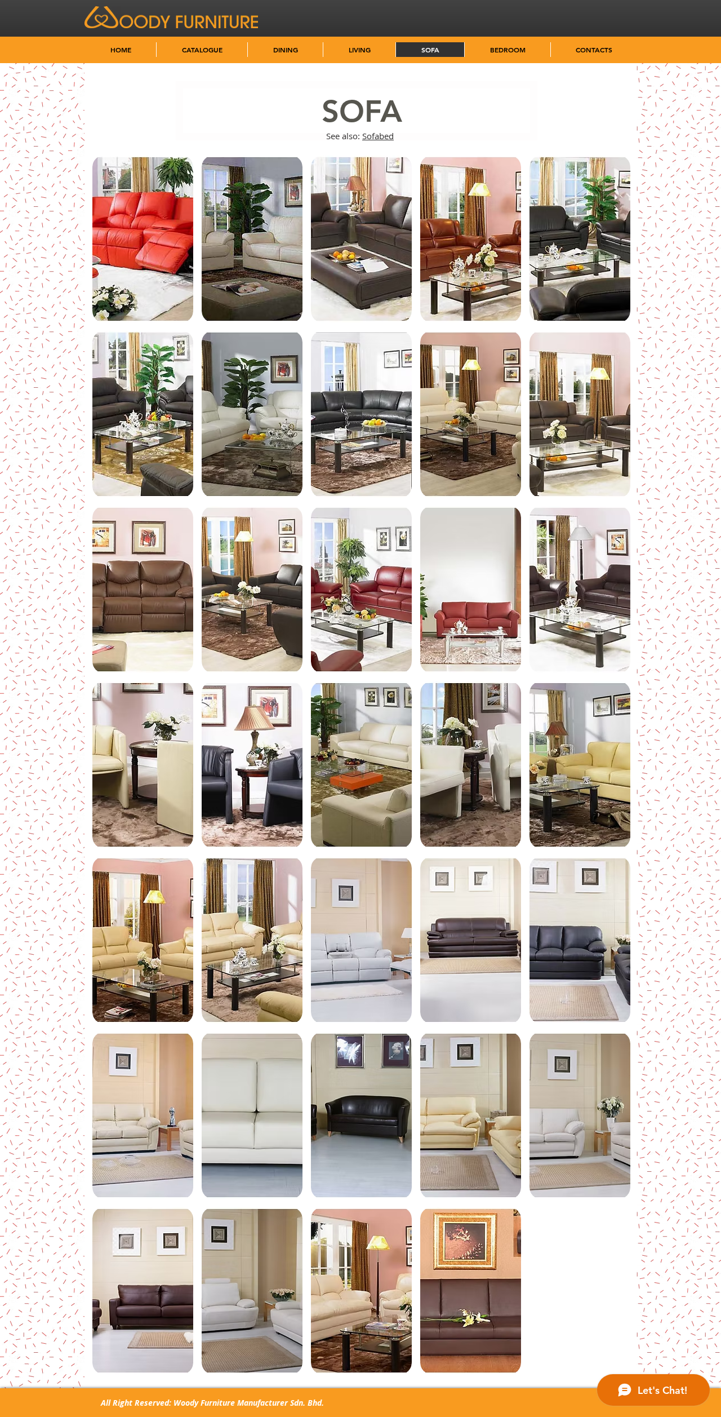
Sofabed (378, 135)
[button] (142, 239)
